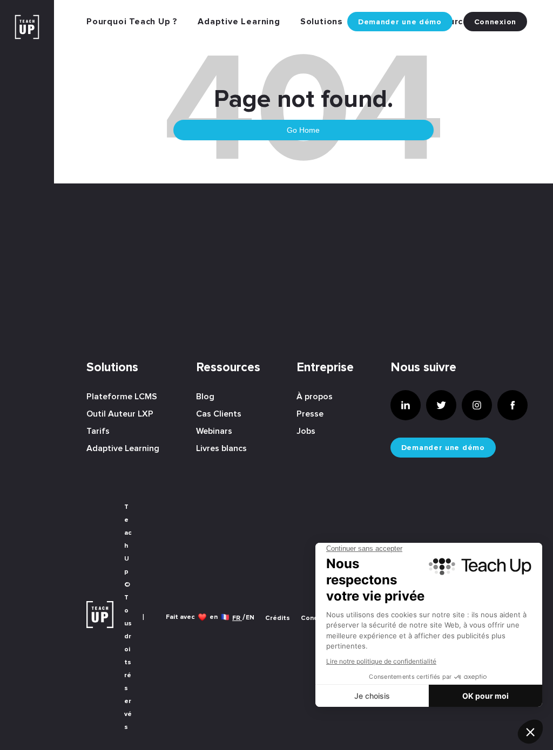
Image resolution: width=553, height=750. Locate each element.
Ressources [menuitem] (228, 368)
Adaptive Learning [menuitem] (122, 448)
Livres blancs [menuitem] (221, 448)
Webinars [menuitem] (214, 431)
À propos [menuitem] (314, 396)
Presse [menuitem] (309, 414)
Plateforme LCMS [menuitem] (121, 396)
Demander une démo (400, 22)
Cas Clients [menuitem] (218, 414)
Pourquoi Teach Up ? (132, 21)
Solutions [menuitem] (112, 368)
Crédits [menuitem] (277, 618)
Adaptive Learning (239, 21)
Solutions (321, 21)
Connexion (495, 22)
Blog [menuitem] (205, 396)
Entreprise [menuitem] (325, 368)
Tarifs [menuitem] (98, 431)
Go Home (303, 130)
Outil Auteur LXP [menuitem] (119, 414)
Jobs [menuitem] (305, 431)
